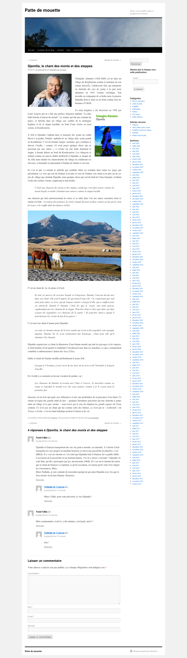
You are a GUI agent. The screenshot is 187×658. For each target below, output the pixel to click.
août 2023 (135, 235)
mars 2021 (136, 312)
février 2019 (136, 378)
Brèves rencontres (138, 101)
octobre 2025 (136, 169)
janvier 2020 (136, 349)
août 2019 (135, 362)
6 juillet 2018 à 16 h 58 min (46, 441)
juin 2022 (135, 272)
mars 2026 (136, 156)
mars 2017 (136, 439)
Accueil (31, 50)
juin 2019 (135, 367)
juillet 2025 (136, 177)
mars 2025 (136, 188)
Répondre (40, 479)
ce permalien (93, 417)
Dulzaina (32, 60)
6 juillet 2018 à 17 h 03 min (46, 515)
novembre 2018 (137, 386)
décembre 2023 (137, 225)
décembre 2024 (137, 196)
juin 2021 (135, 304)
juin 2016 (135, 462)
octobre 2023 (136, 230)
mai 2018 (135, 402)
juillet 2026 (136, 146)
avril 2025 (135, 185)
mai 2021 (135, 307)
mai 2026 (135, 151)
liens (69, 50)
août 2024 (135, 206)
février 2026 (136, 159)
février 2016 (136, 473)
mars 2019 (136, 375)
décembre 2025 (137, 164)
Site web (31, 625)
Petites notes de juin (139, 135)
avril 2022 (135, 278)
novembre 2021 (137, 291)
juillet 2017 (136, 428)
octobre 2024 (136, 201)
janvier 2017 (136, 444)
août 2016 (135, 457)
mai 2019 (135, 370)
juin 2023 (135, 241)
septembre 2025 (137, 172)
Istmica (54, 417)
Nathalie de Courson (58, 69)
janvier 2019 (136, 381)
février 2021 (136, 315)
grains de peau (137, 103)
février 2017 (136, 441)
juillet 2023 (136, 238)
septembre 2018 (137, 391)
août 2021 (135, 299)
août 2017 (135, 425)
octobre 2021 (136, 293)
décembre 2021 (137, 288)
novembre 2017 (137, 418)
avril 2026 (135, 154)
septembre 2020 (137, 328)
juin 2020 (135, 336)
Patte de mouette (42, 10)
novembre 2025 (137, 167)
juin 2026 (135, 148)
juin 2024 (135, 209)
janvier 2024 (136, 222)
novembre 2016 (137, 449)
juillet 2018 (136, 396)
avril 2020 (135, 341)
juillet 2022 (136, 270)
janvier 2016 (136, 476)
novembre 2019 (137, 354)
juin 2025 (135, 180)
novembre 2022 (137, 259)
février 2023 (136, 251)
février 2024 (136, 220)
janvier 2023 (136, 254)
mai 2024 (135, 212)
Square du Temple (112, 60)
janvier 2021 (136, 317)
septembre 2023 (137, 233)
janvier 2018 (136, 412)
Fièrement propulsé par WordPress (145, 651)
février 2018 (136, 410)
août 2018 (135, 394)
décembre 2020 (137, 320)
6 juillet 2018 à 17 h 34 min (55, 490)
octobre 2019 (136, 357)
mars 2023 (136, 249)
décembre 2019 (137, 352)
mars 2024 (136, 217)
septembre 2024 (137, 204)
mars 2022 (136, 280)
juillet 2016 (136, 460)
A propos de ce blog (45, 50)
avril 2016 (135, 468)
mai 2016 (135, 465)
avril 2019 (135, 373)
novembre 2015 (137, 481)
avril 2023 (135, 246)
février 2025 (136, 191)
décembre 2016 (137, 447)
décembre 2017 (137, 415)
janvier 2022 (136, 286)
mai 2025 (135, 183)
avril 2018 (135, 404)
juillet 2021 (136, 301)
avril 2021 (135, 309)
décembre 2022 (137, 257)
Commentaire (34, 573)
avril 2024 (135, 214)
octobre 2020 (136, 325)
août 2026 (135, 143)
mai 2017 (135, 433)
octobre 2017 (136, 420)
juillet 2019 (136, 365)
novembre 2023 (137, 227)
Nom (30, 607)
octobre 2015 (136, 484)
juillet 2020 (136, 333)
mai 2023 (135, 243)
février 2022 (136, 283)
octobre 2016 (136, 452)
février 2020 (136, 346)
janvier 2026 (136, 161)
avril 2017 (135, 436)
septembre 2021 (137, 296)
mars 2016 (136, 470)
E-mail (31, 616)
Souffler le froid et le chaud (141, 130)
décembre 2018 (137, 383)
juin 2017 (135, 431)
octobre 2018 (136, 389)
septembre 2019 (137, 359)
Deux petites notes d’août (141, 127)
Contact (60, 50)
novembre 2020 (137, 323)
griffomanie (136, 109)
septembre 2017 (137, 423)
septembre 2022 (137, 264)
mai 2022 (135, 275)
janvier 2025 (136, 193)
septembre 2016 (137, 455)
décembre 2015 (137, 478)
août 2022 (135, 267)
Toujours (135, 125)
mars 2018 (136, 407)
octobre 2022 (136, 262)
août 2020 (135, 330)
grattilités (135, 106)
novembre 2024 (137, 198)
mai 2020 (135, 338)
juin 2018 (135, 399)
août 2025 (135, 175)
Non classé (136, 114)
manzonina (78, 50)
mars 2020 (136, 344)
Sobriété (135, 132)
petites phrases (137, 117)
